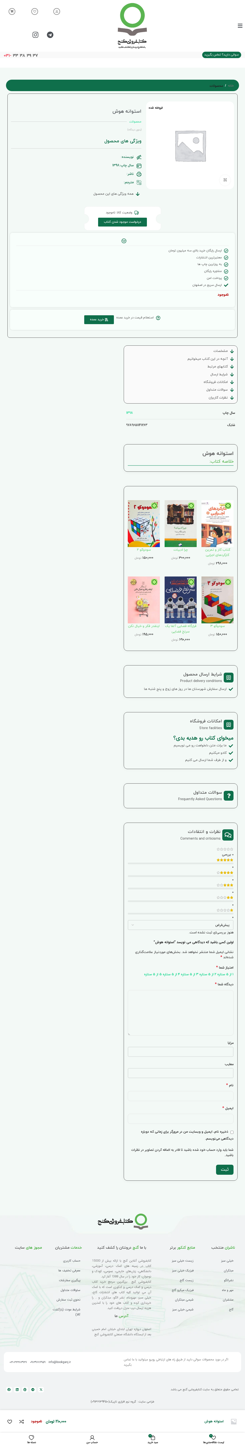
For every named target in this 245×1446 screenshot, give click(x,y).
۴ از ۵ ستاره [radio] (171, 974)
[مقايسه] (22, 1421)
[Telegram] (50, 35)
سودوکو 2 (144, 550)
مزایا (231, 1043)
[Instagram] (35, 35)
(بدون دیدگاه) (134, 130)
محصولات (216, 86)
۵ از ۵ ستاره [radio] (153, 974)
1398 (129, 413)
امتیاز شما (225, 967)
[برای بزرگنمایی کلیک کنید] (225, 180)
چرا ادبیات (180, 550)
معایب (229, 1064)
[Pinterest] (25, 1389)
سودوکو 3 (217, 626)
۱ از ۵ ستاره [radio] (225, 974)
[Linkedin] (17, 1389)
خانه (231, 86)
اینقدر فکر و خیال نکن (144, 626)
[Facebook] (9, 1389)
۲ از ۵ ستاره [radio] (207, 974)
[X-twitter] (41, 1389)
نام (230, 1085)
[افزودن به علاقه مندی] (10, 1421)
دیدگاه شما (224, 984)
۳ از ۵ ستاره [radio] (189, 974)
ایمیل (228, 1108)
